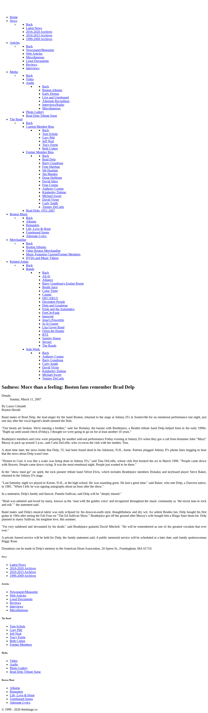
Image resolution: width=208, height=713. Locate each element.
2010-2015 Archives (23, 572)
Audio (14, 664)
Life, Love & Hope (22, 695)
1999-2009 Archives (23, 575)
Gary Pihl (16, 630)
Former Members (21, 644)
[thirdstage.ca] (23, 10)
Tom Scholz (17, 626)
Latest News (18, 564)
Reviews (15, 603)
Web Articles (18, 595)
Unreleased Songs (21, 699)
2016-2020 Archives (23, 568)
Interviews (16, 606)
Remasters (16, 691)
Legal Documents (21, 599)
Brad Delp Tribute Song (25, 671)
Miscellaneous (19, 610)
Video (13, 661)
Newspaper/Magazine (24, 592)
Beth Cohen (17, 641)
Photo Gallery (19, 668)
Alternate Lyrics (20, 702)
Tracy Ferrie (17, 637)
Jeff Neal (15, 633)
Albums (15, 688)
